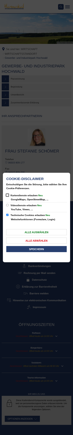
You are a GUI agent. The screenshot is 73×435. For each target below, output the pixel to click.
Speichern (36, 249)
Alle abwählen (36, 240)
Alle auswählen (36, 232)
